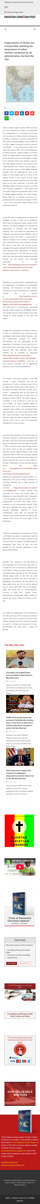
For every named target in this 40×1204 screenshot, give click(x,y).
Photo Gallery (22, 1183)
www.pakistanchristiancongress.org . (13, 1151)
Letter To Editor (10, 1183)
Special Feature (17, 1180)
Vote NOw (11, 963)
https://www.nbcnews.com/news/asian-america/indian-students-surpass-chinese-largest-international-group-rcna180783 (19, 358)
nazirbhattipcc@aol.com (9, 1162)
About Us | (31, 1183)
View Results (25, 963)
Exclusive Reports (30, 1180)
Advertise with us (20, 1185)
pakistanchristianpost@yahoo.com (13, 1165)
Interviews (7, 1180)
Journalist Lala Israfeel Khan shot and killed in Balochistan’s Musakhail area (19, 675)
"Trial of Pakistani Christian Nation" (24, 1142)
